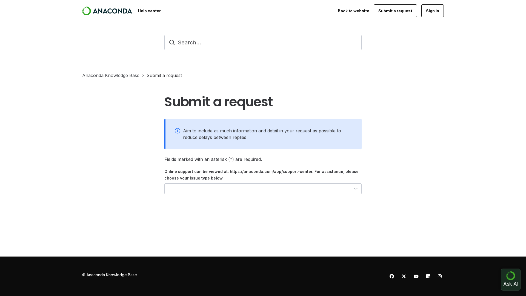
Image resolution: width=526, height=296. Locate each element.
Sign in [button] (432, 10)
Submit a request (395, 10)
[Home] (107, 11)
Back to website (353, 10)
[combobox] (263, 188)
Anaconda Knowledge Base (110, 75)
